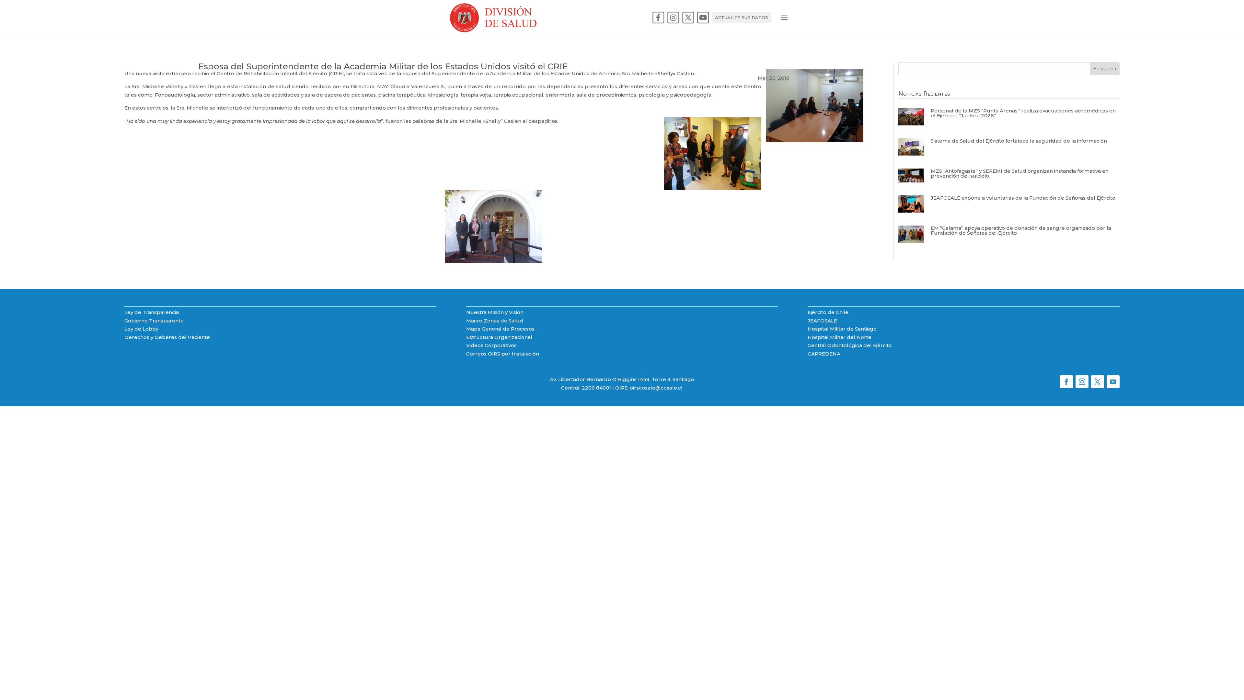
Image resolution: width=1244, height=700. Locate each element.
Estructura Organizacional (499, 337)
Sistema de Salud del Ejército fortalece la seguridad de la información (1019, 141)
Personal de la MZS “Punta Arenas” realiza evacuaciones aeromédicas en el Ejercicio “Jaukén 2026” (1023, 113)
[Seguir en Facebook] (1066, 381)
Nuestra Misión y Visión (495, 312)
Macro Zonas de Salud (494, 321)
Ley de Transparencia (151, 312)
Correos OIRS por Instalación (502, 354)
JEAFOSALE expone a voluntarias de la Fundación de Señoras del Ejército (1023, 198)
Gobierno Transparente (154, 321)
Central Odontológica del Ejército (850, 345)
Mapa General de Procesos (500, 329)
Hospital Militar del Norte (839, 337)
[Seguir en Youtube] (1113, 381)
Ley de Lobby (141, 329)
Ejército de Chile (828, 312)
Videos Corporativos (491, 345)
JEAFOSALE (822, 321)
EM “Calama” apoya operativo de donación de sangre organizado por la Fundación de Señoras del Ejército (1021, 230)
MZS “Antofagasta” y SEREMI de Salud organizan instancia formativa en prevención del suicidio (1020, 173)
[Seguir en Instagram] (1082, 381)
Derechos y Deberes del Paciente (167, 337)
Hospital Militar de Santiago (842, 329)
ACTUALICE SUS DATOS (741, 17)
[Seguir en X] (1097, 381)
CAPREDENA (824, 354)
